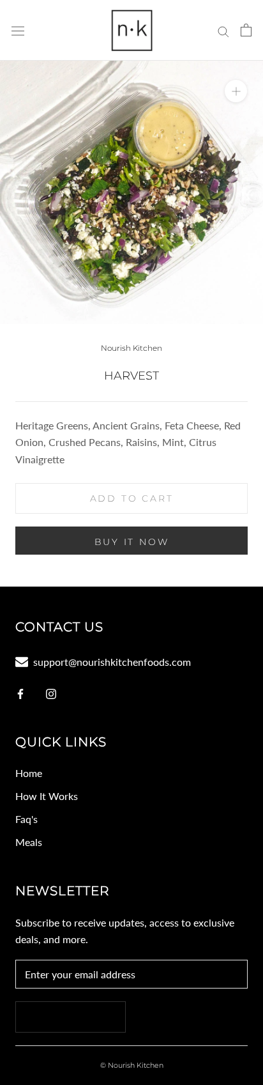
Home (28, 773)
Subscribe (70, 1017)
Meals (28, 842)
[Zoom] (236, 91)
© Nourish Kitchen (131, 1065)
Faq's (26, 819)
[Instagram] (51, 692)
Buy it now (131, 542)
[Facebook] (20, 692)
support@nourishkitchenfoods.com (112, 662)
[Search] (223, 30)
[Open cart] (246, 30)
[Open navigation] (17, 30)
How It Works (46, 796)
